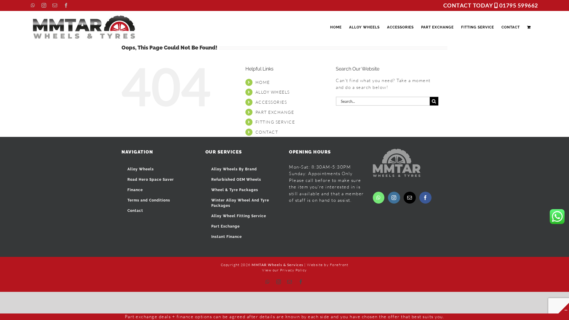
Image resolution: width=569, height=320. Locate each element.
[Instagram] (394, 198)
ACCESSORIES (271, 102)
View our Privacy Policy (284, 270)
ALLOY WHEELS (272, 92)
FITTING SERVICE (275, 121)
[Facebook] (425, 198)
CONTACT (266, 132)
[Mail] (410, 198)
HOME (262, 82)
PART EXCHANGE (274, 112)
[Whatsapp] (379, 198)
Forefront (339, 265)
